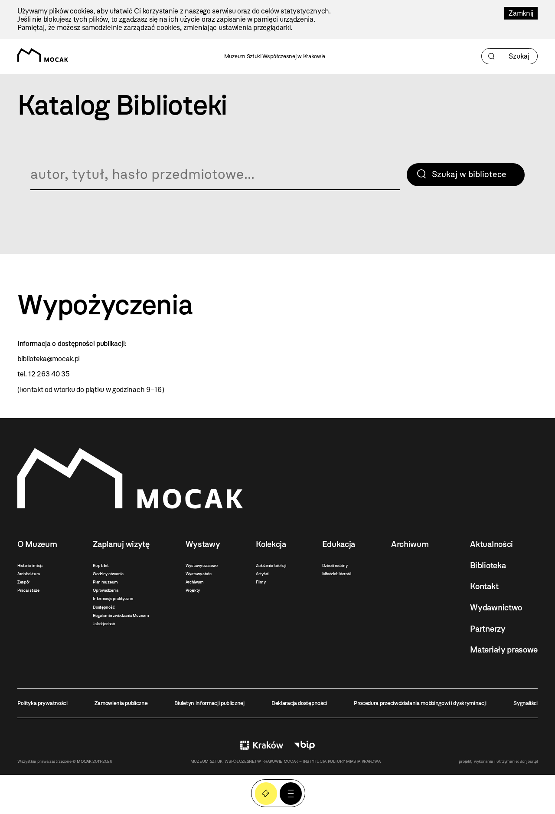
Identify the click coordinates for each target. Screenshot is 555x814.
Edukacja (338, 544)
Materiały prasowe (504, 650)
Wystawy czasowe (202, 565)
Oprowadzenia (105, 590)
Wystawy (203, 544)
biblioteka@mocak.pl (48, 359)
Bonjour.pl (528, 761)
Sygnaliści (525, 703)
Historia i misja (29, 565)
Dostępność (103, 607)
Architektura (28, 573)
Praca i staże (28, 590)
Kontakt (484, 586)
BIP (304, 745)
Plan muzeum (105, 582)
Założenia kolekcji (271, 565)
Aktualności (491, 544)
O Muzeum (37, 544)
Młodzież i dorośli (336, 573)
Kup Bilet (266, 793)
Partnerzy (487, 629)
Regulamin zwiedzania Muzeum (121, 615)
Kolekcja (271, 544)
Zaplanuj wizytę (121, 544)
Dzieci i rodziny (335, 565)
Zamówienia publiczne (121, 703)
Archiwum (195, 582)
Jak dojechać (103, 623)
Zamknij (521, 13)
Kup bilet (100, 565)
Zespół (23, 582)
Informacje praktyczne (113, 598)
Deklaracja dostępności (299, 703)
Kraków (261, 745)
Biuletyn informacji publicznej (209, 703)
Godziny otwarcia (108, 573)
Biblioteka (488, 565)
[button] (291, 793)
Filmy (260, 582)
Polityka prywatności (42, 703)
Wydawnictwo (496, 608)
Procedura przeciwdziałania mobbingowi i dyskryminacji (420, 703)
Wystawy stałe (199, 573)
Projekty (193, 590)
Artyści (262, 573)
